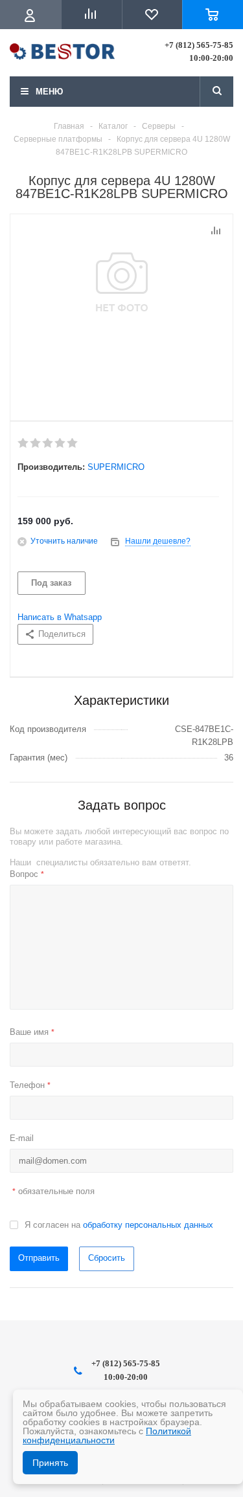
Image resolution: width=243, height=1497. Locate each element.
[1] (23, 443)
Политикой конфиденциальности (107, 1435)
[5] (73, 443)
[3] (48, 443)
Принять (50, 1463)
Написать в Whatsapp (59, 617)
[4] (60, 443)
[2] (36, 443)
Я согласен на (119, 1225)
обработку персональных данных (148, 1225)
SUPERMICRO (116, 467)
